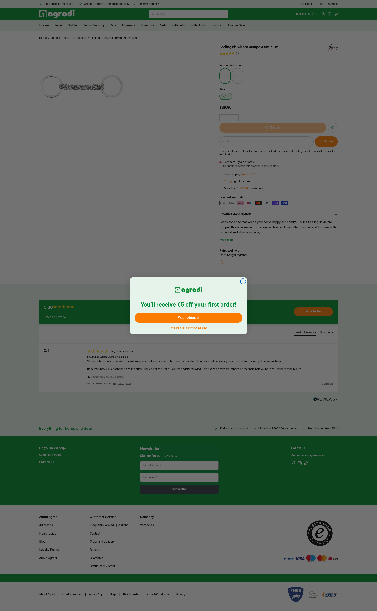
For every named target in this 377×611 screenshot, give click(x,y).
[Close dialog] (243, 281)
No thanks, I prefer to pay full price (189, 327)
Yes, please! (188, 318)
